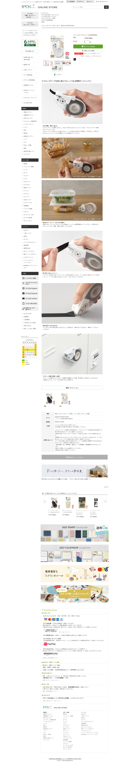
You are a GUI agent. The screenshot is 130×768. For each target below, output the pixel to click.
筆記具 (25, 163)
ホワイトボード (28, 220)
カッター (26, 175)
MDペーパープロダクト (30, 254)
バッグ (25, 169)
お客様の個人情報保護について (57, 758)
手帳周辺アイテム (28, 115)
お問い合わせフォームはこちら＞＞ (52, 700)
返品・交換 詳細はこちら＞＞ (51, 691)
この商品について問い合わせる (92, 56)
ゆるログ (26, 230)
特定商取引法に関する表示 (74, 758)
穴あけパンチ (27, 199)
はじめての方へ (28, 313)
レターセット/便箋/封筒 (30, 121)
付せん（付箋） (28, 145)
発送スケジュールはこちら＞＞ (51, 680)
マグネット (27, 193)
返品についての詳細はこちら (92, 53)
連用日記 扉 (27, 248)
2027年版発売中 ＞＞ (30, 23)
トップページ (44, 12)
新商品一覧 (27, 64)
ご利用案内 (27, 319)
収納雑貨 (26, 205)
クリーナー (27, 196)
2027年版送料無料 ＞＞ (30, 15)
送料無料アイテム (28, 85)
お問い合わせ (27, 325)
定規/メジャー (27, 187)
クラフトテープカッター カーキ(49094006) (81, 512)
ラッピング (27, 154)
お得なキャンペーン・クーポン (30, 91)
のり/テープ (27, 181)
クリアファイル (28, 202)
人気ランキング (28, 70)
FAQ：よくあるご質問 (30, 328)
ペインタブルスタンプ (30, 242)
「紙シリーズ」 (28, 233)
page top (106, 487)
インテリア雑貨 (28, 208)
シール (25, 127)
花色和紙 (26, 245)
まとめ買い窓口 (28, 102)
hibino (25, 236)
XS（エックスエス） (29, 251)
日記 (25, 130)
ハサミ (25, 178)
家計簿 (25, 133)
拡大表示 (59, 74)
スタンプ (26, 211)
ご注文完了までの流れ (30, 322)
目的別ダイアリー (28, 136)
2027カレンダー (28, 118)
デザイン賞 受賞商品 (29, 80)
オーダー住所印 (28, 217)
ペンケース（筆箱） (29, 166)
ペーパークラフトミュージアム (89, 732)
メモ (25, 142)
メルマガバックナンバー (30, 97)
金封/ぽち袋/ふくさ (29, 151)
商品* (43, 22)
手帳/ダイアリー (28, 112)
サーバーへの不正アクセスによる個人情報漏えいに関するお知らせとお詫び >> (30, 33)
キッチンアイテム (46, 18)
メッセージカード (28, 124)
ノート (25, 139)
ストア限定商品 (28, 75)
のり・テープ (55, 14)
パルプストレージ (28, 257)
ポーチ (25, 172)
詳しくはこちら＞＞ (64, 632)
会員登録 (26, 316)
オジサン (26, 239)
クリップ (26, 190)
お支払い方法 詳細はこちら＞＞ (51, 658)
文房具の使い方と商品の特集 (28, 58)
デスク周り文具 (46, 14)
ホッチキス (27, 184)
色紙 (25, 148)
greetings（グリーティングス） (30, 266)
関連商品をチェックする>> (74, 457)
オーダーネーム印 (28, 214)
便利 (54, 18)
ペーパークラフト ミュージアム (28, 261)
